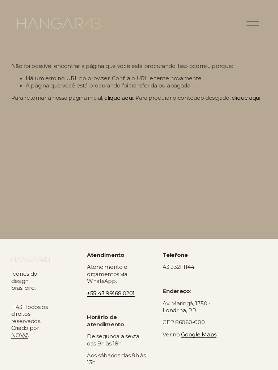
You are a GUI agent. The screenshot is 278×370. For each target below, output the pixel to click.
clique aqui (118, 98)
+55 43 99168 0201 (111, 293)
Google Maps (198, 334)
